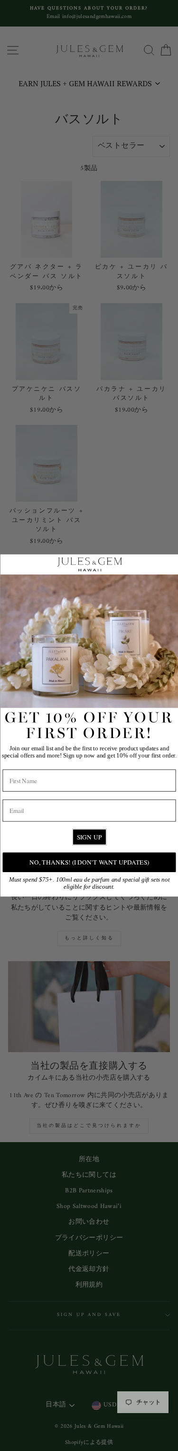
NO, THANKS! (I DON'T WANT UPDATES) (89, 862)
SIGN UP (89, 837)
